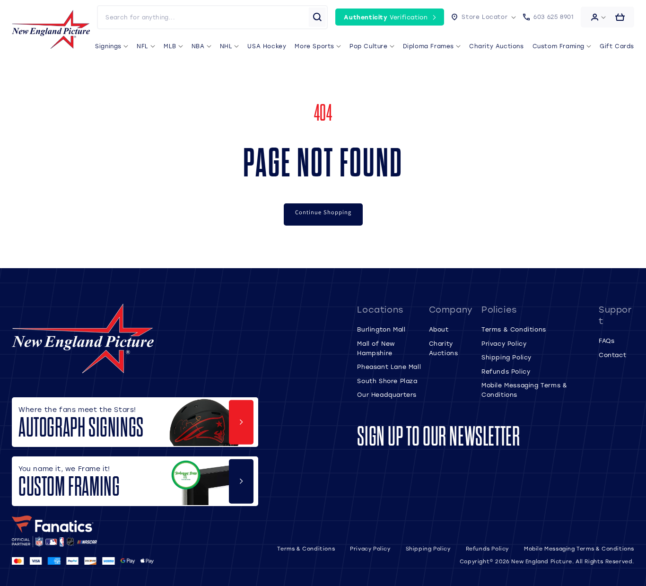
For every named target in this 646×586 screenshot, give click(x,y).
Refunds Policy (505, 371)
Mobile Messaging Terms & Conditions (579, 548)
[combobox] (202, 17)
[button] (483, 17)
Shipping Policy (506, 357)
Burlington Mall (381, 329)
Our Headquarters (387, 394)
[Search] (317, 17)
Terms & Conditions (513, 329)
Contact (612, 355)
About (439, 329)
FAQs (606, 340)
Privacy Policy (503, 343)
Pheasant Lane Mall (389, 366)
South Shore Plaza (387, 381)
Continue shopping (323, 212)
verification (386, 17)
